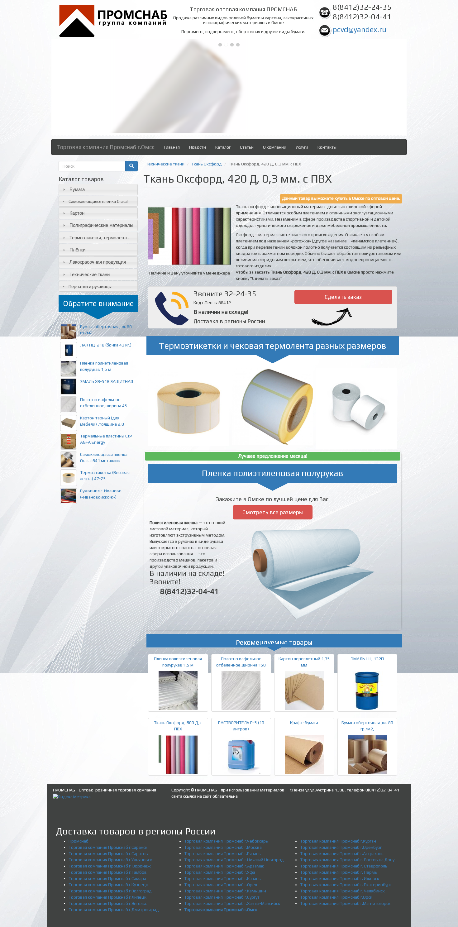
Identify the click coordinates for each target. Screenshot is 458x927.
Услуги (302, 147)
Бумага (77, 189)
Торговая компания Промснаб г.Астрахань (342, 853)
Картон (76, 213)
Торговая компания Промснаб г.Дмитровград (114, 909)
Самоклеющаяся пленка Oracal (98, 201)
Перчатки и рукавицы (90, 286)
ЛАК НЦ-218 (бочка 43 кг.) (105, 344)
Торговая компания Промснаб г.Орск (336, 897)
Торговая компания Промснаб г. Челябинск (342, 890)
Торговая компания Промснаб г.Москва (223, 847)
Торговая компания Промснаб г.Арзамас (224, 865)
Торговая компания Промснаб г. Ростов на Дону (347, 859)
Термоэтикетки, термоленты (99, 237)
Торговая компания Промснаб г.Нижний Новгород (234, 859)
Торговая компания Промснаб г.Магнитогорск (345, 903)
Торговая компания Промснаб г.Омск (105, 147)
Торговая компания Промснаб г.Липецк (107, 897)
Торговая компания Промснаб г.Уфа (219, 872)
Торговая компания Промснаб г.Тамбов (108, 872)
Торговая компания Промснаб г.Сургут (222, 897)
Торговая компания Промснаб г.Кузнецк (108, 884)
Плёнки (77, 249)
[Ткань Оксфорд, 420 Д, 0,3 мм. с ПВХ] (189, 236)
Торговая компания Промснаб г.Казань (222, 878)
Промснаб (78, 841)
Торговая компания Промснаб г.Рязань (222, 853)
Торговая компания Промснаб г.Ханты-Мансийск (232, 903)
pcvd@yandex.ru (359, 29)
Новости (197, 147)
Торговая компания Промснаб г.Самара (107, 878)
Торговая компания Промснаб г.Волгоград (110, 890)
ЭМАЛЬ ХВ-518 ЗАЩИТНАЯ (106, 381)
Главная (172, 147)
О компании (274, 147)
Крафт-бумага (304, 722)
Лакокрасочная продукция (97, 262)
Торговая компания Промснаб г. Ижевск (339, 878)
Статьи (247, 147)
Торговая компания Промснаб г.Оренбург (341, 847)
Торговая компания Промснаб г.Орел (220, 884)
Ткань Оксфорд (206, 163)
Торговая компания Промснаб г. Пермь (338, 872)
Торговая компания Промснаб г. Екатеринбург (345, 884)
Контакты (326, 147)
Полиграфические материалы (101, 225)
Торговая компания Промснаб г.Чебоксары (226, 841)
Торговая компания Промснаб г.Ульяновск (110, 859)
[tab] (98, 189)
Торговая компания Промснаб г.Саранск (108, 847)
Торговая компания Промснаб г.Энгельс (108, 903)
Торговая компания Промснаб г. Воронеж (110, 865)
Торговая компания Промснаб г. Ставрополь (343, 865)
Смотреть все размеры (272, 512)
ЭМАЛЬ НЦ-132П (367, 658)
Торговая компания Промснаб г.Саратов (108, 853)
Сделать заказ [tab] (343, 297)
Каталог (223, 147)
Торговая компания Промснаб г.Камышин (225, 890)
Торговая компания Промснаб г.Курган (338, 841)
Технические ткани (89, 274)
